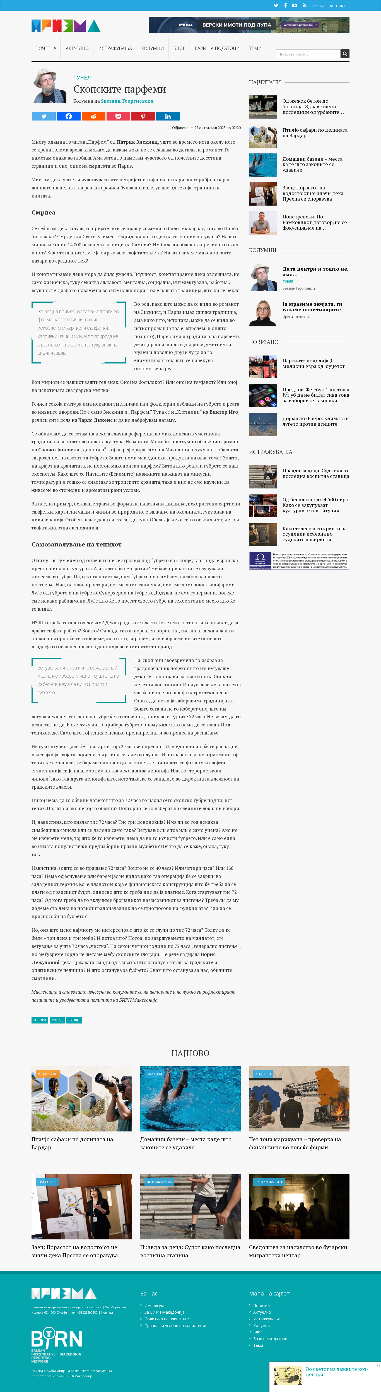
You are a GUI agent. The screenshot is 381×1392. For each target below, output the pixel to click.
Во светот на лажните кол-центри (337, 1371)
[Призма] (66, 23)
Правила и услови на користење (175, 1325)
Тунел (82, 77)
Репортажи (47, 1074)
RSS (304, 5)
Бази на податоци (217, 48)
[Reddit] (93, 116)
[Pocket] (118, 116)
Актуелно (77, 48)
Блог (179, 48)
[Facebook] (69, 116)
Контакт (337, 6)
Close (378, 1365)
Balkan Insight (269, 1182)
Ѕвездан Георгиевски (127, 101)
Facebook (285, 5)
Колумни (152, 48)
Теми (255, 48)
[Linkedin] (168, 116)
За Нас (318, 6)
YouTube (295, 5)
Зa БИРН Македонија (164, 1312)
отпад (57, 1020)
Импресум (154, 1305)
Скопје (73, 1020)
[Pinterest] (143, 116)
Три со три (47, 1182)
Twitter (276, 5)
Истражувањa (115, 48)
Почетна (45, 48)
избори (40, 1020)
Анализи (154, 1074)
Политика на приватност (168, 1318)
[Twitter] (44, 116)
